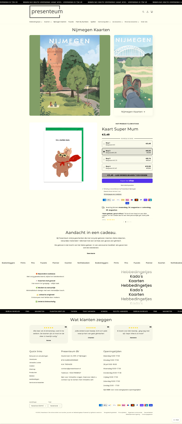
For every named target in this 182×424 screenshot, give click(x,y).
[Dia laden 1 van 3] (125, 222)
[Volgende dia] (131, 222)
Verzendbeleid (148, 412)
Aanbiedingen (34, 379)
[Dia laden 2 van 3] (127, 222)
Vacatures (33, 359)
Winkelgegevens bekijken (113, 194)
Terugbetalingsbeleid (110, 412)
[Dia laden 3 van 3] (129, 222)
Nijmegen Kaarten (132, 111)
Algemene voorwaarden (135, 412)
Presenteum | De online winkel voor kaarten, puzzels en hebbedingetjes (62, 412)
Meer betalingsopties (127, 185)
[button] (35, 22)
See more (91, 253)
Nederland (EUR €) (37, 406)
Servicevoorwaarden (36, 382)
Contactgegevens (147, 414)
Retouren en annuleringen (38, 356)
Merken (32, 376)
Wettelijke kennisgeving (133, 414)
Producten (33, 372)
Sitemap (32, 369)
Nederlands (54, 406)
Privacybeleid (122, 412)
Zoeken (32, 366)
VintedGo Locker (35, 363)
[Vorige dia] (124, 222)
